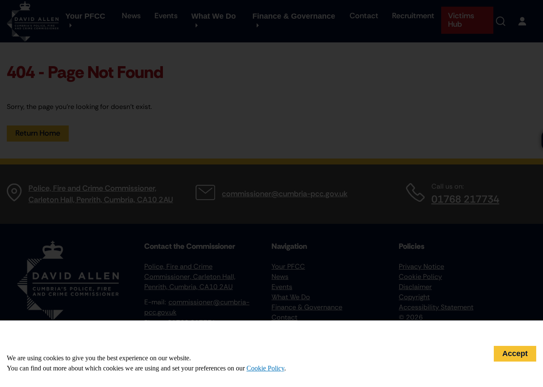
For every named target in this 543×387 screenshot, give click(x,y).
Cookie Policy (265, 368)
